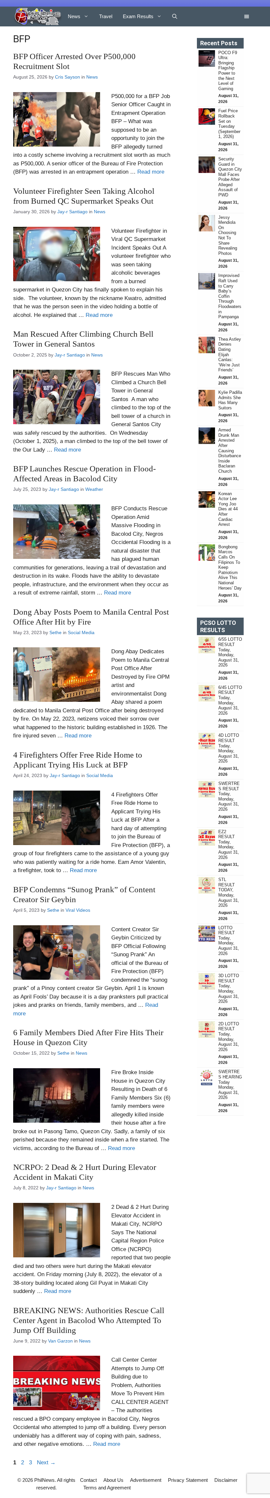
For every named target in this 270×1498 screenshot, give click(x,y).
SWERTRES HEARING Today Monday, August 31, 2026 (230, 1084)
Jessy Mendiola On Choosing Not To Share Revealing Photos (227, 235)
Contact (88, 1480)
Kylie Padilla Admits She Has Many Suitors (230, 400)
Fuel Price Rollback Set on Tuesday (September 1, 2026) (229, 123)
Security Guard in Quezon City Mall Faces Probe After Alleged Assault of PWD (230, 176)
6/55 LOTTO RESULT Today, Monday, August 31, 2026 (230, 652)
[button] (174, 16)
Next (46, 1462)
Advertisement (145, 1480)
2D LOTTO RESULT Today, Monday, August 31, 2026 (228, 1036)
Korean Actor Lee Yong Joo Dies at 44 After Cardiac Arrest (228, 509)
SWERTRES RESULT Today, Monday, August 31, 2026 (229, 796)
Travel (105, 16)
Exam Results (138, 16)
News (74, 16)
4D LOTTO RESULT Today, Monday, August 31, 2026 (228, 748)
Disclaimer (225, 1480)
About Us (113, 1480)
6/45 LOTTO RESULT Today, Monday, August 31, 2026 (230, 700)
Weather (94, 489)
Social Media (81, 632)
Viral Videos (78, 910)
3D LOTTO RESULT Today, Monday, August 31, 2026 (228, 988)
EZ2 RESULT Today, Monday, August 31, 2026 (228, 844)
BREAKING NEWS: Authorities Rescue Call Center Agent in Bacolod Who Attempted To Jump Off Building (88, 1320)
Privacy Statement (188, 1480)
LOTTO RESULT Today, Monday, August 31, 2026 (228, 940)
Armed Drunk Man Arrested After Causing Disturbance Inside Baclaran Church (229, 450)
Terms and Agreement (107, 1487)
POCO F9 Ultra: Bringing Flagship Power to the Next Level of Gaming (227, 70)
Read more (150, 172)
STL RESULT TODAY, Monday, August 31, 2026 (228, 892)
